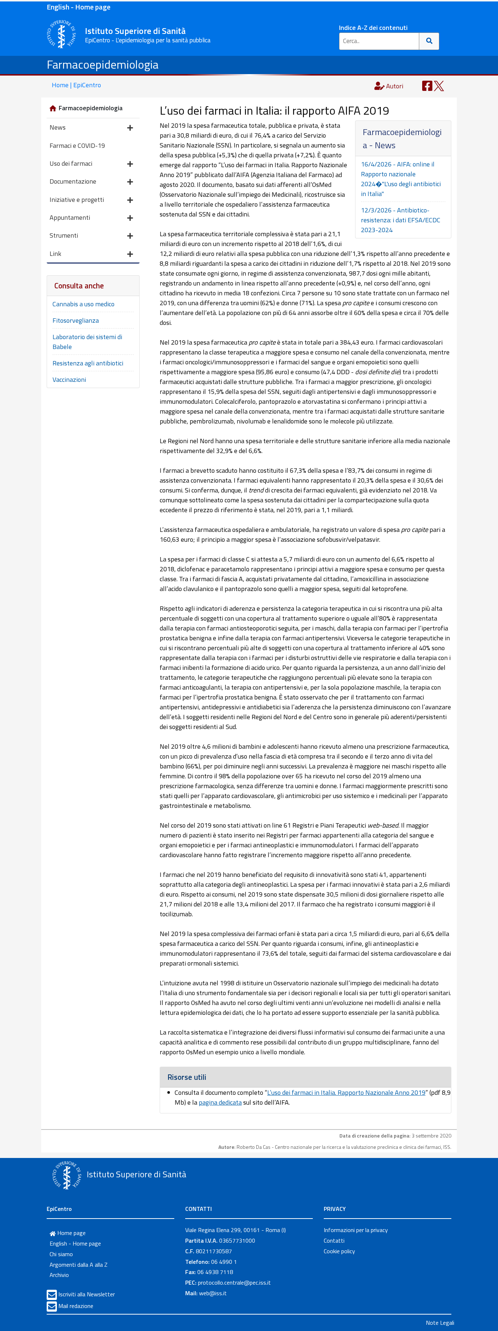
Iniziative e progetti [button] (77, 199)
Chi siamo (61, 1254)
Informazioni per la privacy (356, 1229)
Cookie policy (339, 1251)
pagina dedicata (220, 1102)
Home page (71, 1232)
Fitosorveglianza (75, 320)
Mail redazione (75, 1305)
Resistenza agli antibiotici (87, 363)
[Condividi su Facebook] (427, 85)
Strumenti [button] (64, 235)
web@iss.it (213, 1293)
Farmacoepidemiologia (103, 64)
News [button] (58, 127)
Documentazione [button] (73, 181)
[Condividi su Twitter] (439, 85)
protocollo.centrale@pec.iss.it (234, 1282)
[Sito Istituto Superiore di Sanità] (66, 1175)
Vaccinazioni (69, 379)
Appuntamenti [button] (70, 217)
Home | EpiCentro (76, 85)
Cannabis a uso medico (83, 304)
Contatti (334, 1240)
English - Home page (78, 6)
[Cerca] (429, 41)
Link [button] (55, 253)
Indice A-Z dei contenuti (373, 27)
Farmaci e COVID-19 (77, 145)
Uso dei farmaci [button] (71, 163)
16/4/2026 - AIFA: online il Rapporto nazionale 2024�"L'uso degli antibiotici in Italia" (401, 179)
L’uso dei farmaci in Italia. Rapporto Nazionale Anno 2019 (346, 1092)
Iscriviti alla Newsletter (86, 1294)
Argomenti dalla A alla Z (79, 1264)
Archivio (59, 1274)
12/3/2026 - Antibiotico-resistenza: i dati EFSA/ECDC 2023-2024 (400, 220)
